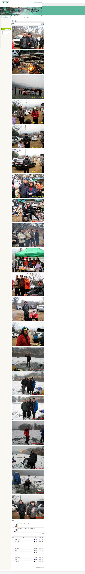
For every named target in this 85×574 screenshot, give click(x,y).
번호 (12, 537)
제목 (23, 537)
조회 (42, 537)
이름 (35, 537)
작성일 (40, 537)
